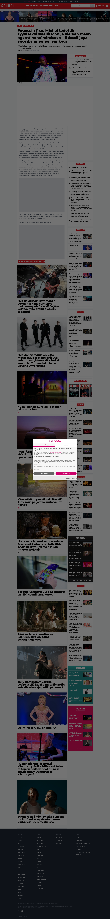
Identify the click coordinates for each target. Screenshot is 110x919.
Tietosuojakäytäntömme (71, 478)
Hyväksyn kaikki (66, 473)
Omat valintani (44, 473)
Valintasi (66, 445)
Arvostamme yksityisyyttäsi (44, 444)
